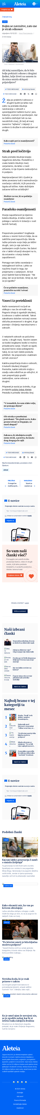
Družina (6, 996)
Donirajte (20, 1093)
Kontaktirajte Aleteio (20, 1104)
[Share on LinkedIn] (24, 94)
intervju (6, 922)
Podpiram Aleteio (14, 575)
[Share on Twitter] (28, 94)
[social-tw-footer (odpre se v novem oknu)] (22, 1082)
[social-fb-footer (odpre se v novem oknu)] (18, 1082)
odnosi (5, 470)
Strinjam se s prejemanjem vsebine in (19, 516)
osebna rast (8, 886)
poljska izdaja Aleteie (21, 389)
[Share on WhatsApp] (36, 94)
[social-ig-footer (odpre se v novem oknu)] (26, 1082)
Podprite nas (5, 10)
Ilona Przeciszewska (26, 33)
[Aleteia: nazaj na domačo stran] (20, 4)
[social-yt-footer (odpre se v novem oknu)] (14, 1082)
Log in (27, 603)
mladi (6, 840)
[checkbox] (5, 516)
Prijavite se (10, 521)
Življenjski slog (7, 17)
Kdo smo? (20, 1096)
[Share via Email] (32, 94)
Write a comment (20, 611)
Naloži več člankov (20, 687)
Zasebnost (20, 1108)
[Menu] (7, 4)
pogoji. (30, 516)
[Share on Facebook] (21, 94)
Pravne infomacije (20, 1100)
